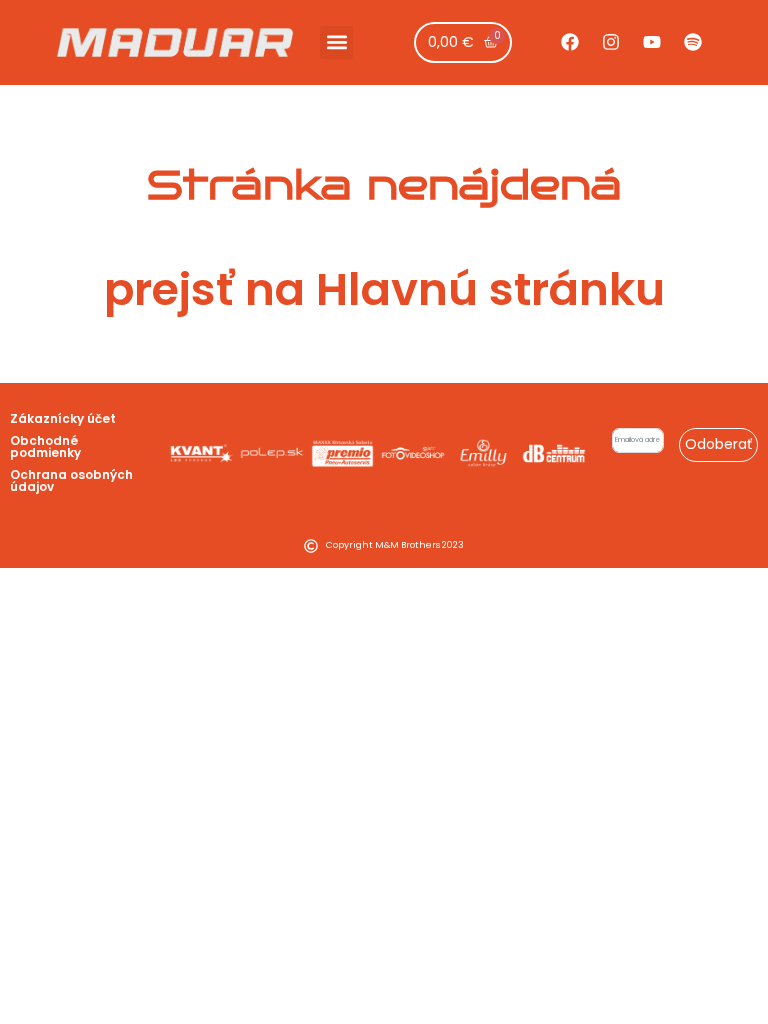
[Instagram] (611, 42)
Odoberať (718, 444)
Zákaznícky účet (63, 418)
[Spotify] (693, 42)
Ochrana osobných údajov (71, 480)
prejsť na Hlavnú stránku (384, 289)
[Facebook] (570, 42)
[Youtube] (652, 42)
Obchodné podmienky (45, 446)
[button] (336, 42)
